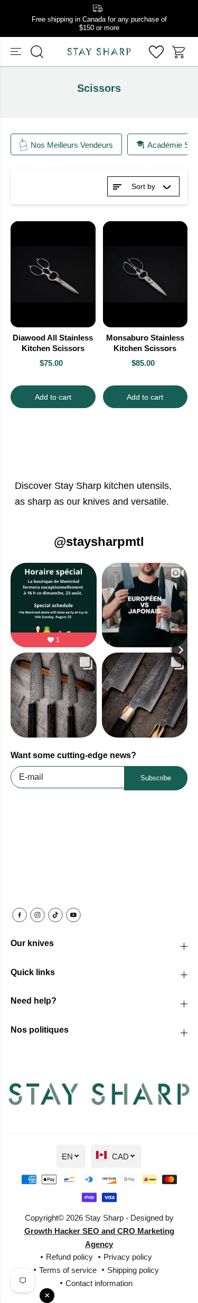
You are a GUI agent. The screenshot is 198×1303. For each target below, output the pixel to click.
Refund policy (69, 1256)
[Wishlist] (156, 52)
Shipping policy (133, 1270)
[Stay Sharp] (99, 51)
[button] (17, 52)
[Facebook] (20, 915)
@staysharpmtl (99, 541)
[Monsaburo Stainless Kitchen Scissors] (145, 274)
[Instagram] (37, 915)
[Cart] (179, 52)
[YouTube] (73, 915)
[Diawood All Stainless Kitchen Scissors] (53, 274)
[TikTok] (55, 915)
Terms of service (68, 1270)
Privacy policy (127, 1256)
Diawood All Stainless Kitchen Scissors (53, 343)
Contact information (99, 1283)
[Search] (37, 52)
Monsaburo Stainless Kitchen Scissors (145, 343)
